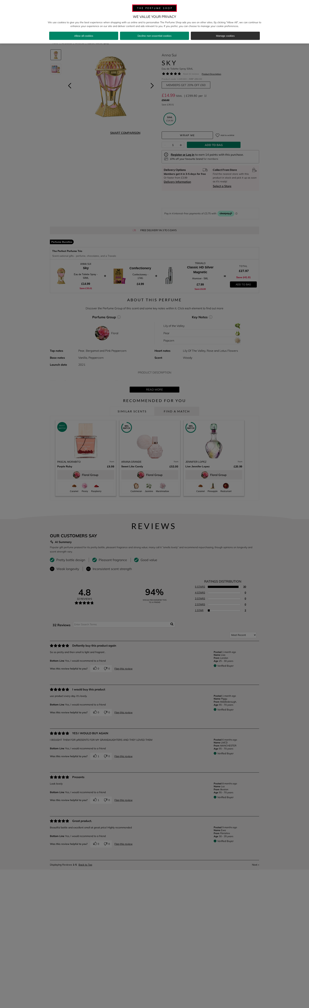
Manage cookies (225, 35)
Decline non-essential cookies (154, 35)
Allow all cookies (83, 35)
